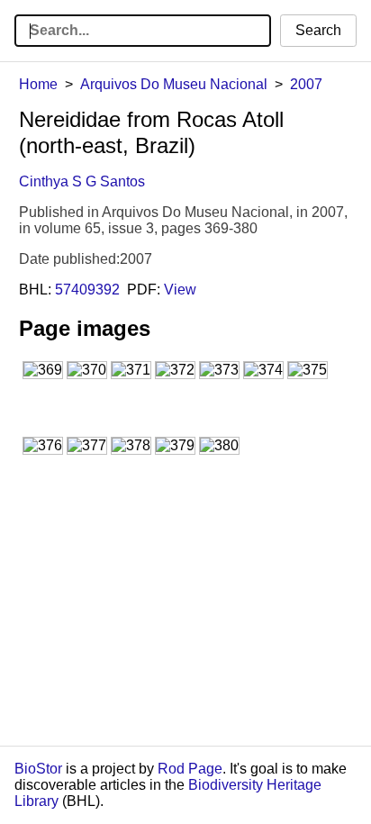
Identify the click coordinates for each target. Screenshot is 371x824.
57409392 (87, 289)
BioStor (38, 768)
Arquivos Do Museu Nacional (173, 84)
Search (318, 30)
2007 (306, 84)
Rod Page (190, 768)
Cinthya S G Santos (82, 181)
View (180, 289)
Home (38, 84)
